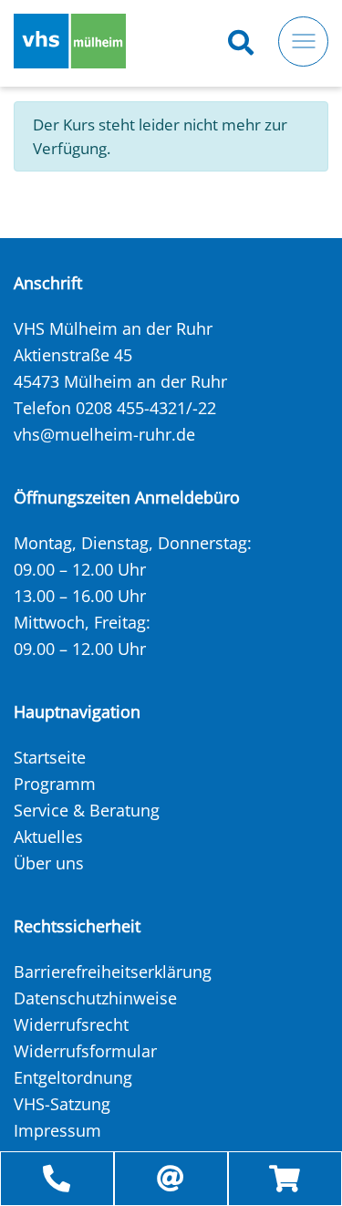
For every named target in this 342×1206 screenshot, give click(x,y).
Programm (55, 784)
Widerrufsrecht (71, 1024)
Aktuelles (48, 836)
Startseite (50, 757)
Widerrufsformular (85, 1051)
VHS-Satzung (62, 1104)
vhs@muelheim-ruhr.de (104, 434)
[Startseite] (70, 41)
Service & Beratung (87, 810)
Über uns (49, 863)
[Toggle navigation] (303, 41)
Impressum (57, 1130)
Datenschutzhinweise (95, 998)
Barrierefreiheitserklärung (113, 971)
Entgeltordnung (73, 1077)
